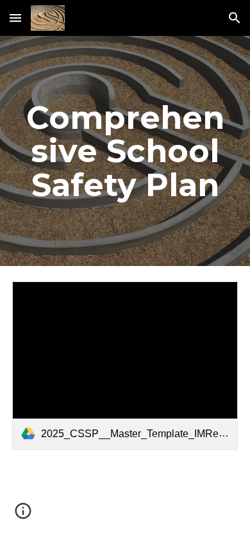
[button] (15, 17)
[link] (125, 366)
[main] (125, 151)
